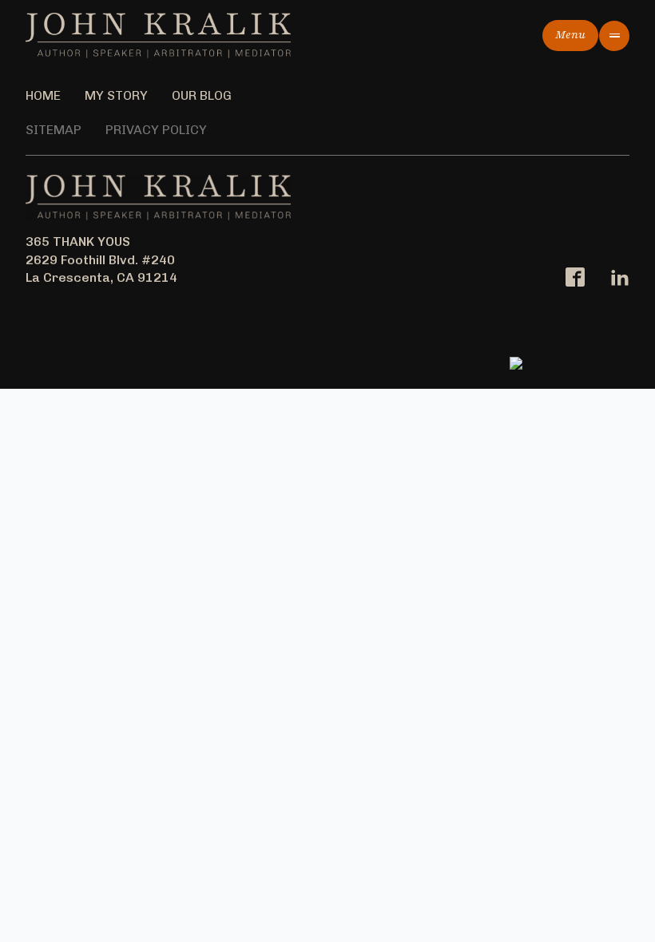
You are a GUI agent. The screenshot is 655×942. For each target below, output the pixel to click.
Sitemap (53, 129)
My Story (116, 95)
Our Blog (202, 95)
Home (43, 95)
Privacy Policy (156, 129)
